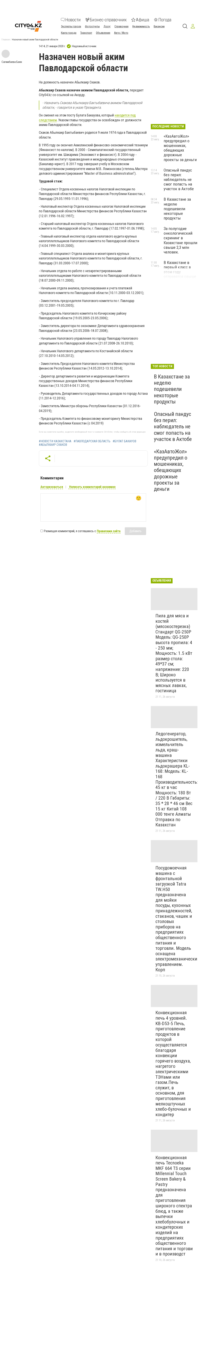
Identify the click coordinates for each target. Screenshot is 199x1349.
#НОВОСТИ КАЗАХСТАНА (55, 441)
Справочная (121, 26)
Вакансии (159, 26)
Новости (73, 20)
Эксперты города (71, 26)
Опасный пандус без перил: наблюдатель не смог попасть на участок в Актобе (179, 179)
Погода (164, 20)
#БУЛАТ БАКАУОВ (124, 441)
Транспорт (86, 32)
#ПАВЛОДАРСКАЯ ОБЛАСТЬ (92, 441)
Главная (6, 39)
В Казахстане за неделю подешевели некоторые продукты (177, 208)
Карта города (68, 32)
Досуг (107, 26)
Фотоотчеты (92, 26)
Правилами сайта (108, 531)
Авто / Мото (121, 32)
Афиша (142, 20)
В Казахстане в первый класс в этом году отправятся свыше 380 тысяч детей (180, 272)
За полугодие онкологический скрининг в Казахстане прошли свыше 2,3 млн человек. (180, 240)
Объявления (103, 32)
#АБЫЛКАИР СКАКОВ (53, 445)
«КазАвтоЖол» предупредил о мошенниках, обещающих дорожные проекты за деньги (180, 148)
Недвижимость (141, 26)
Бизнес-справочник (108, 20)
